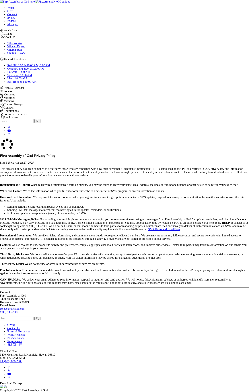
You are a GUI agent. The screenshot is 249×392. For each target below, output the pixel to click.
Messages (12, 24)
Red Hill (28, 65)
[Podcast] (9, 370)
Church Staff (14, 49)
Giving (11, 324)
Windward (19, 75)
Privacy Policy (15, 338)
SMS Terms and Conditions (164, 229)
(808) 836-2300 (9, 311)
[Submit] (37, 121)
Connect (12, 14)
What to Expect (16, 46)
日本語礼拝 (14, 344)
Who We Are (14, 43)
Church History (16, 52)
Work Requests (16, 334)
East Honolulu (21, 81)
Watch (11, 7)
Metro (17, 78)
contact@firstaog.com (12, 308)
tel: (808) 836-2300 (11, 361)
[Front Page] (35, 1)
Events (11, 17)
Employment (14, 341)
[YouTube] (9, 130)
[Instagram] (9, 134)
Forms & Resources (18, 331)
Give (10, 11)
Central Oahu (25, 68)
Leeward (18, 71)
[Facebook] (9, 127)
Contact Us (13, 328)
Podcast (11, 20)
